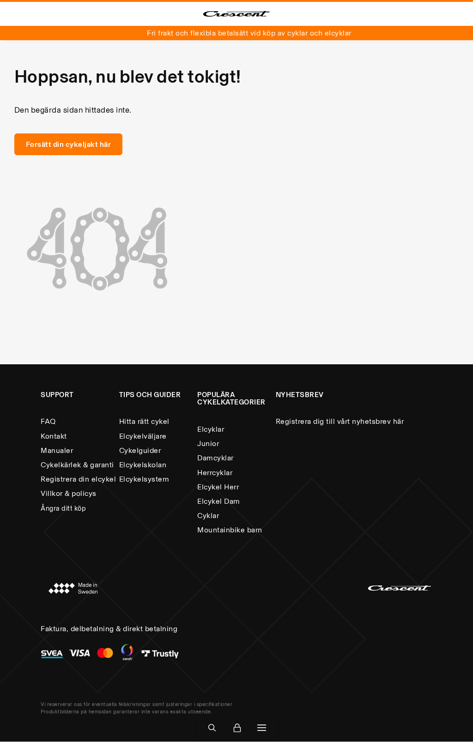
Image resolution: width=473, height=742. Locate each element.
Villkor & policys (69, 493)
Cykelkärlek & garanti (77, 464)
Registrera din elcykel (78, 479)
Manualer (57, 450)
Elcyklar (210, 429)
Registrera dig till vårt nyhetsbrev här (340, 421)
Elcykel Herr (218, 487)
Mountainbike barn (229, 529)
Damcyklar (215, 457)
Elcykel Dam (218, 501)
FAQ (48, 421)
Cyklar (208, 515)
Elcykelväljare (143, 436)
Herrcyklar (214, 472)
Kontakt (54, 436)
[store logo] (236, 14)
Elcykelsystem (144, 479)
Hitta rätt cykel (144, 421)
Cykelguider (140, 450)
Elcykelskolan (143, 464)
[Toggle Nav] (261, 728)
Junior (208, 443)
